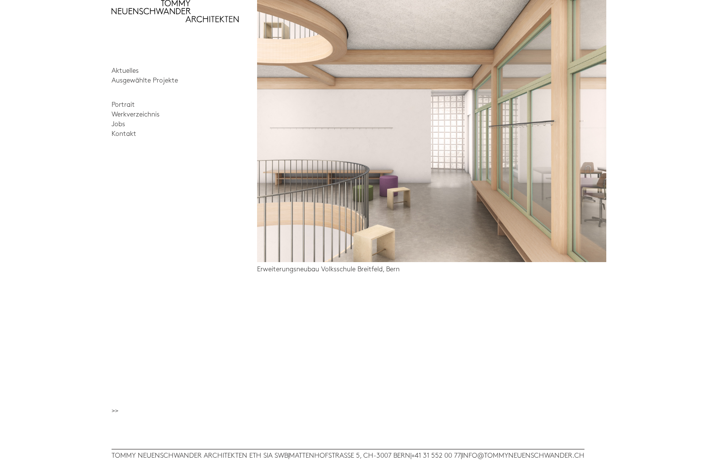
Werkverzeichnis (136, 114)
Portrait (123, 104)
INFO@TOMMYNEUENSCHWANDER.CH (523, 455)
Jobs (118, 124)
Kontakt (124, 134)
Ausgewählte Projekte (145, 80)
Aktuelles (125, 70)
